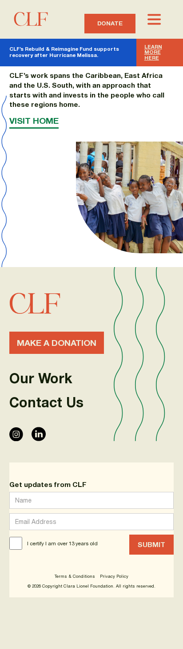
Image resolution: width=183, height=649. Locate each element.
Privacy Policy (114, 576)
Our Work (40, 378)
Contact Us (46, 402)
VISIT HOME (34, 120)
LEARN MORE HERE (153, 52)
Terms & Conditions (75, 576)
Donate (110, 23)
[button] (154, 19)
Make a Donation (56, 342)
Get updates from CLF (48, 484)
